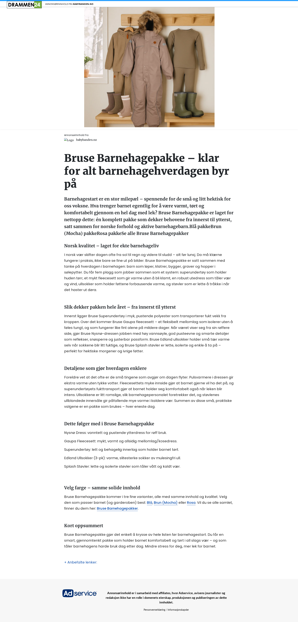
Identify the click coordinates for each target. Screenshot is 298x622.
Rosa (191, 502)
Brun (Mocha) (166, 502)
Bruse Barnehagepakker (117, 508)
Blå (149, 502)
